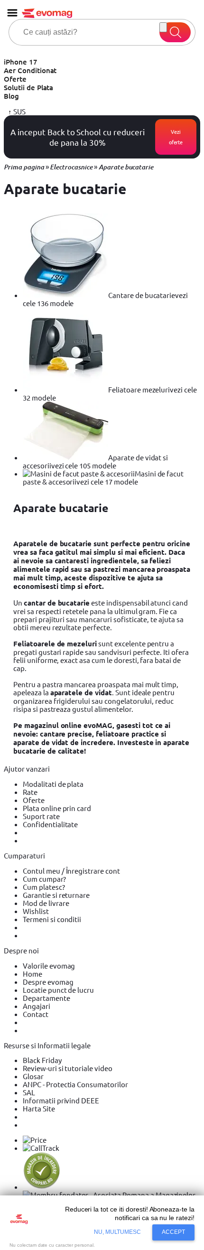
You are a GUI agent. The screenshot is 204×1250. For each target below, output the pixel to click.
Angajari (36, 1005)
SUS (19, 111)
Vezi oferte (176, 137)
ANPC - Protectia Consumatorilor (75, 1084)
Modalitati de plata (53, 783)
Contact (35, 1013)
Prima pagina (24, 167)
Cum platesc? (44, 886)
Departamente (46, 997)
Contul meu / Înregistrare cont (71, 870)
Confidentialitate (50, 824)
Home (32, 973)
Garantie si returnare (56, 894)
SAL (29, 1092)
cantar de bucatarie (57, 602)
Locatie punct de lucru (58, 989)
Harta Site (39, 1108)
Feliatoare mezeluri (110, 393)
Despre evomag (48, 981)
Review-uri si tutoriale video (67, 1068)
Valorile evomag (49, 965)
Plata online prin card (57, 807)
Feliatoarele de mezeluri (55, 643)
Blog (11, 96)
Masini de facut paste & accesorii (103, 477)
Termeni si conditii (52, 919)
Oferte (15, 79)
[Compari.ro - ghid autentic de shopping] (42, 1186)
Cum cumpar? (44, 878)
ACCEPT (173, 1232)
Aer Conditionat (30, 70)
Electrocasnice (71, 167)
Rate (30, 791)
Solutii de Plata (28, 87)
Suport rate (41, 816)
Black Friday (42, 1059)
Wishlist (36, 910)
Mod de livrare (46, 902)
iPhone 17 (20, 61)
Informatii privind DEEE (61, 1100)
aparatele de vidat (81, 692)
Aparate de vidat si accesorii (95, 461)
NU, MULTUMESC (117, 1232)
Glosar (33, 1076)
